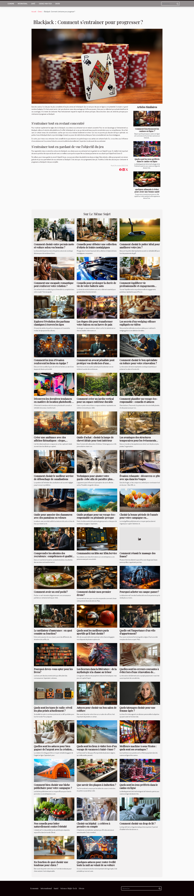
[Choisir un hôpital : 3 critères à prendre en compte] (97, 809)
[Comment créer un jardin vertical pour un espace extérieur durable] (97, 384)
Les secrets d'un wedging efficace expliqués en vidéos (138, 323)
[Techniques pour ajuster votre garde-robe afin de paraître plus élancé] (97, 461)
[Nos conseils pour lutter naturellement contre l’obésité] (54, 809)
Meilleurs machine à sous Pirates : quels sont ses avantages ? (138, 748)
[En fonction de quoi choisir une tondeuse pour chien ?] (54, 847)
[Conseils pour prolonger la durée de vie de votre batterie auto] (97, 268)
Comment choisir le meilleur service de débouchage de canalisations (53, 477)
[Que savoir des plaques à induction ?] (97, 770)
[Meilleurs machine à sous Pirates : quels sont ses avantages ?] (140, 732)
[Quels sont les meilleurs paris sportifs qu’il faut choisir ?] (97, 616)
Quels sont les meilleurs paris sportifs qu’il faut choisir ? (93, 632)
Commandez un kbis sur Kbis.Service (97, 553)
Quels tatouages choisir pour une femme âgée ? (137, 709)
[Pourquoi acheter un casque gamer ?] (140, 577)
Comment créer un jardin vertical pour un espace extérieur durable (95, 400)
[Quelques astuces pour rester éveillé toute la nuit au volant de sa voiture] (97, 847)
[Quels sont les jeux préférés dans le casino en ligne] (146, 149)
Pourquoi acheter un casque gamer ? (139, 591)
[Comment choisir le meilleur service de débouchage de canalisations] (54, 461)
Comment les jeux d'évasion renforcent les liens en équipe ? (51, 361)
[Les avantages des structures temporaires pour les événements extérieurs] (140, 423)
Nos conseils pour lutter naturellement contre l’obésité (50, 825)
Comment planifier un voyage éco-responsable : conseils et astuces (139, 400)
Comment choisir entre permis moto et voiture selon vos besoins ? (54, 246)
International (22, 4)
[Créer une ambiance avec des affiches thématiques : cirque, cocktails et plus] (54, 423)
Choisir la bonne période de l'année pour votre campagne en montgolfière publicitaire (139, 517)
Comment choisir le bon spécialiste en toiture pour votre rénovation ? (138, 361)
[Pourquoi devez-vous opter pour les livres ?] (54, 654)
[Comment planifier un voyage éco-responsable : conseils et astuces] (140, 384)
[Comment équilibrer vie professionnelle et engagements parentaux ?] (140, 268)
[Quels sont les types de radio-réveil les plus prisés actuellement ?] (54, 693)
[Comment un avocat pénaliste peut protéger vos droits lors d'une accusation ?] (97, 346)
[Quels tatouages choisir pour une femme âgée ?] (140, 693)
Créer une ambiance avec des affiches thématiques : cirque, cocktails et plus (50, 440)
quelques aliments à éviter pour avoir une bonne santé (147, 190)
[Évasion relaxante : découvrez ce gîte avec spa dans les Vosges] (140, 461)
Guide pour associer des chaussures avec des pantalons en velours (53, 516)
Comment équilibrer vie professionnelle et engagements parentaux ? (137, 286)
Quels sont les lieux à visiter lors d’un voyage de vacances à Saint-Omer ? (97, 748)
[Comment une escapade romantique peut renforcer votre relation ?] (54, 268)
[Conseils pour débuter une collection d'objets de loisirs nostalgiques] (97, 230)
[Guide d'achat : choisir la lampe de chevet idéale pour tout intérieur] (97, 423)
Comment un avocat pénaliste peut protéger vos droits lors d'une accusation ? (95, 363)
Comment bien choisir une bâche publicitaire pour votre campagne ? (53, 786)
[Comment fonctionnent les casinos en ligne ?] (146, 118)
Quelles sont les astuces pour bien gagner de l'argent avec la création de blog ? (53, 749)
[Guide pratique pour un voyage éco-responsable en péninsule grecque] (97, 500)
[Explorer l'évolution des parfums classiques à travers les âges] (54, 307)
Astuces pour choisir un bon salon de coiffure (97, 709)
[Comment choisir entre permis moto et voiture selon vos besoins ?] (54, 230)
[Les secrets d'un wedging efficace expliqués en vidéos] (140, 307)
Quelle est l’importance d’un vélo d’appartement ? (137, 632)
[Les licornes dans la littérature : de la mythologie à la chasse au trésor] (97, 654)
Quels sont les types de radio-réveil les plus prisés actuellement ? (53, 709)
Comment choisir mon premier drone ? (94, 593)
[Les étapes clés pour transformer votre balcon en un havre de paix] (97, 307)
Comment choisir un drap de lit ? (138, 823)
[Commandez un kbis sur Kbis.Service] (97, 539)
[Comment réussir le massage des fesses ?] (140, 539)
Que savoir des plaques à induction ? (96, 784)
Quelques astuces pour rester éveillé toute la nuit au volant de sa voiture (96, 863)
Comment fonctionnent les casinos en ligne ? (147, 129)
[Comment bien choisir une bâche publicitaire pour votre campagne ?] (54, 770)
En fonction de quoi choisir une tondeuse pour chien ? (51, 863)
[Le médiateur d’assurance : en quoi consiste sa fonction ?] (54, 616)
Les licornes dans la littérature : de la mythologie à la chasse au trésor (97, 670)
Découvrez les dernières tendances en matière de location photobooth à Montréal (53, 401)
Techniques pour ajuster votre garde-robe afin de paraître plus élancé (94, 479)
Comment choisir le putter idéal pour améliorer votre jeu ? (140, 246)
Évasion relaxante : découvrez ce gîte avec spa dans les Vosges (140, 477)
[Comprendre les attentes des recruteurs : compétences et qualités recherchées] (54, 539)
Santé (33, 4)
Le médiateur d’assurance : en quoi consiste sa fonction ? (53, 632)
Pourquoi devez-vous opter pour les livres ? (53, 670)
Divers (57, 4)
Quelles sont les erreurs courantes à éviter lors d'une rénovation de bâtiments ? (139, 672)
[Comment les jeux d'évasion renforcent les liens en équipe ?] (54, 346)
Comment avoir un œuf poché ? (51, 591)
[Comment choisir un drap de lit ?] (140, 809)
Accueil (34, 12)
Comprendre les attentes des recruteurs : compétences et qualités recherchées (53, 556)
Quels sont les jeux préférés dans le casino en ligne (147, 160)
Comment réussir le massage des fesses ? (137, 554)
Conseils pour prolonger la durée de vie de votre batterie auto (96, 284)
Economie (11, 4)
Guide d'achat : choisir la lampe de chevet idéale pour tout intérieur (95, 439)
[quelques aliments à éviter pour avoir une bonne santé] (146, 179)
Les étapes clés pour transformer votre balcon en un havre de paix (95, 323)
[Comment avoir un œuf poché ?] (54, 577)
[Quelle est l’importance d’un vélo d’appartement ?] (140, 616)
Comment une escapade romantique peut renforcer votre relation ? (53, 284)
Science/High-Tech (45, 4)
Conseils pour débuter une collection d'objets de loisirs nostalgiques (97, 246)
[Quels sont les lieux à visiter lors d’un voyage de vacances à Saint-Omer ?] (97, 732)
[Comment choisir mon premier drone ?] (97, 577)
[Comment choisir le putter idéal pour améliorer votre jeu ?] (140, 230)
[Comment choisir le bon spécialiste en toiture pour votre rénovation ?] (140, 346)
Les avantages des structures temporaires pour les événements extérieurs (138, 440)
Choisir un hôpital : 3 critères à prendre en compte (93, 825)
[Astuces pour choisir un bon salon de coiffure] (97, 693)
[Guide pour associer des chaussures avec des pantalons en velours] (54, 500)
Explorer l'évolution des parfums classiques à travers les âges (52, 323)
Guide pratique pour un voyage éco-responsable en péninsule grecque (96, 516)
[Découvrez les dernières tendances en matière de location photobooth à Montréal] (54, 384)
